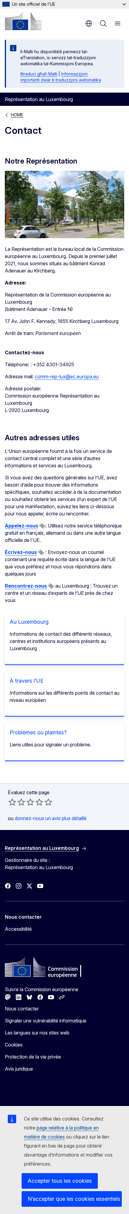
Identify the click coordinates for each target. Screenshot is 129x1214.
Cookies (13, 1045)
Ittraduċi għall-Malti (38, 73)
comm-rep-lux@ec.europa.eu (67, 376)
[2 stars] (17, 802)
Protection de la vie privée (33, 1057)
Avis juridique (19, 1069)
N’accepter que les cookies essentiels (74, 1199)
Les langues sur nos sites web (37, 1033)
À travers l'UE (27, 681)
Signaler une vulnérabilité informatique (45, 1021)
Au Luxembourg (29, 622)
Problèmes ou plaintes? (38, 732)
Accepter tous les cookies (60, 1181)
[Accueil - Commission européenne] (23, 21)
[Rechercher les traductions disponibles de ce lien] (42, 526)
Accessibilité (18, 929)
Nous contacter (22, 1009)
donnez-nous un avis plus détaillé (51, 818)
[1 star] (12, 802)
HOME (17, 114)
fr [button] (88, 23)
